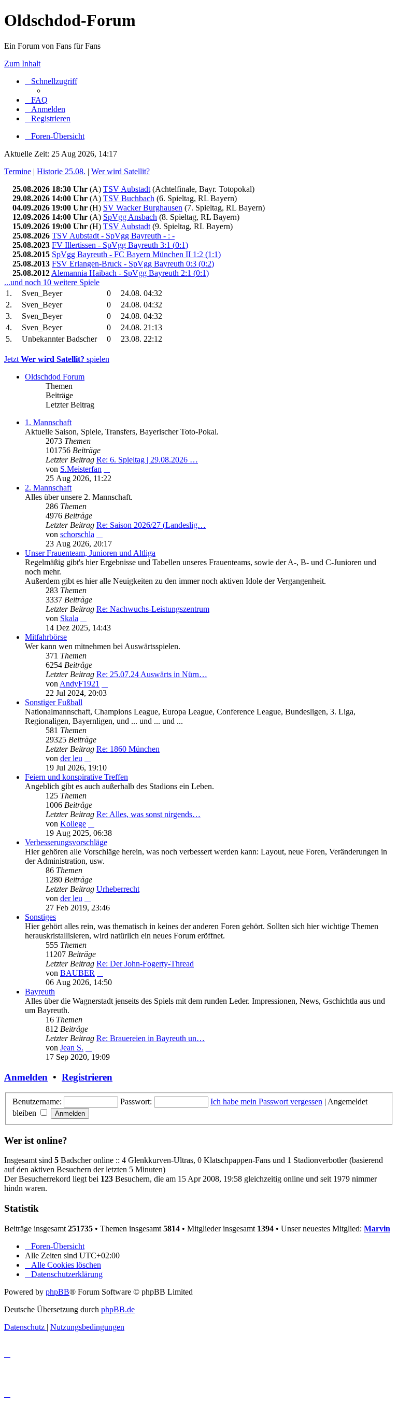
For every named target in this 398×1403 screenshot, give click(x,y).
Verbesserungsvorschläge (66, 842)
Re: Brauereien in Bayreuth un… (150, 1038)
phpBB (57, 1291)
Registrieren (87, 1077)
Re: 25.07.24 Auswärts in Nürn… (151, 674)
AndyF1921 (80, 683)
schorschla (77, 534)
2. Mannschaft (48, 487)
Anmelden (26, 1077)
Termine (17, 171)
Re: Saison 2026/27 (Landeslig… (151, 525)
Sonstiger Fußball (53, 702)
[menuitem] (36, 99)
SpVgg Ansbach (130, 217)
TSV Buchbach (128, 198)
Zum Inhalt (22, 63)
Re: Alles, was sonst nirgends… (148, 814)
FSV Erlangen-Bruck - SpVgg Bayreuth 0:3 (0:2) (133, 263)
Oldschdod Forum (54, 376)
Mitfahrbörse (46, 637)
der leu (71, 758)
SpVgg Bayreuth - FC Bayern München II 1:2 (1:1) (136, 254)
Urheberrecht (117, 889)
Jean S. (71, 1047)
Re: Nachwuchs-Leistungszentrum (152, 609)
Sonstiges (40, 917)
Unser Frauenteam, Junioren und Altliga (90, 553)
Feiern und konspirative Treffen (76, 777)
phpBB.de (118, 1309)
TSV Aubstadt (126, 189)
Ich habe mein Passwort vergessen (266, 1101)
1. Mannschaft (48, 422)
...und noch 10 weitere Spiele (52, 282)
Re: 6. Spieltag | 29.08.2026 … (147, 459)
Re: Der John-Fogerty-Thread (145, 963)
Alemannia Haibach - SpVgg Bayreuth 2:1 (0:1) (130, 273)
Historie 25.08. (61, 171)
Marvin (377, 1228)
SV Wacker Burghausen (142, 207)
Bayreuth (40, 991)
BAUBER (77, 973)
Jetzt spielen (56, 359)
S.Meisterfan (81, 469)
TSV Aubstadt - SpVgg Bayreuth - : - (113, 235)
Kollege (73, 823)
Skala (69, 618)
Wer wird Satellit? (120, 171)
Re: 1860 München (128, 749)
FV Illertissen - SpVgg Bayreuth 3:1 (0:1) (120, 245)
